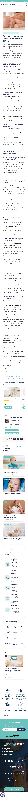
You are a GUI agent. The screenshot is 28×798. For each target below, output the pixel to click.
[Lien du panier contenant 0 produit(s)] (26, 5)
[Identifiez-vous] (23, 5)
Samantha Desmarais (16, 417)
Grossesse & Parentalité (12, 430)
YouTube (9, 762)
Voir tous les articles (20, 447)
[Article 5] (10, 677)
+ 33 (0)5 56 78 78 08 (15, 784)
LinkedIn (19, 761)
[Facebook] (14, 439)
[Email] (21, 439)
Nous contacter (14, 789)
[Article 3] (8, 677)
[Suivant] (22, 677)
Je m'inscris (21, 729)
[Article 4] (9, 677)
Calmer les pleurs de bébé (14, 372)
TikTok (22, 762)
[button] (20, 5)
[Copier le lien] (18, 439)
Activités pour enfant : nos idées (15, 378)
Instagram (15, 762)
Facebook (5, 762)
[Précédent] (19, 677)
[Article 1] (5, 677)
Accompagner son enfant (12, 433)
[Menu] (1, 5)
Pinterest (12, 762)
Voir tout (20, 549)
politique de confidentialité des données (12, 736)
